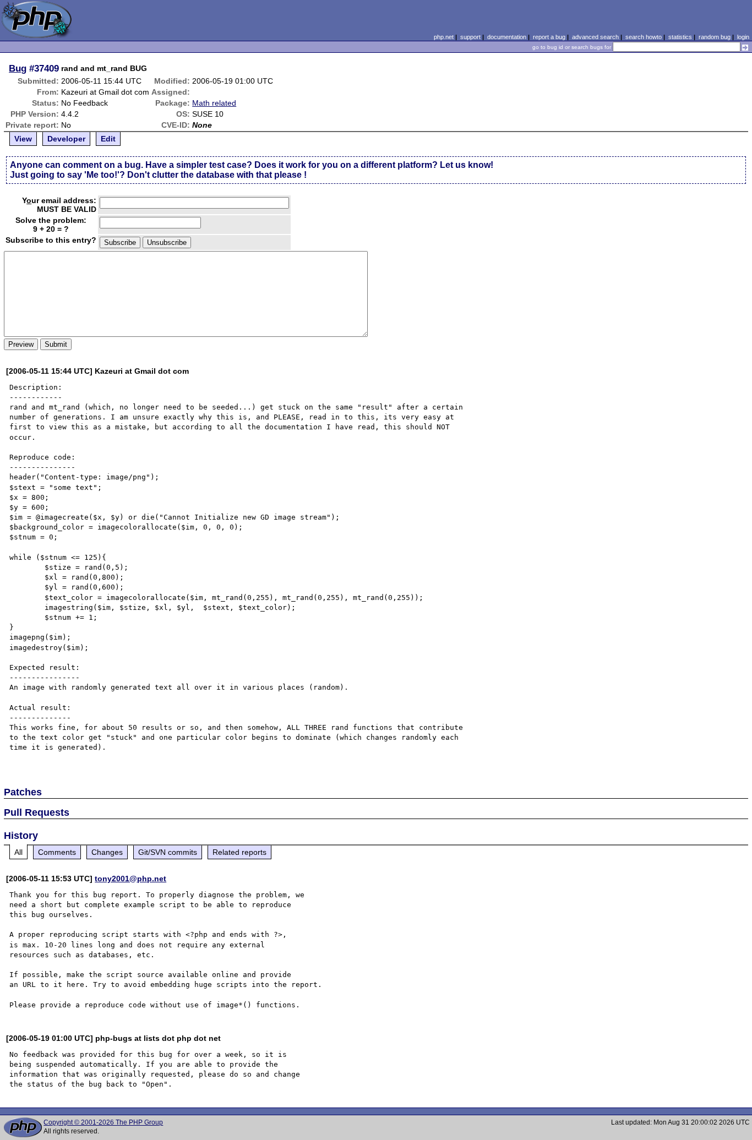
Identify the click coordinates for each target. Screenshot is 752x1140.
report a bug (549, 37)
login (743, 37)
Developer (66, 138)
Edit (108, 138)
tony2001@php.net (130, 878)
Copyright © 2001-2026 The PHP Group (103, 1122)
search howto (643, 37)
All (18, 852)
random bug (715, 37)
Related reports (239, 852)
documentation (506, 37)
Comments (57, 852)
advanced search (595, 37)
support (470, 37)
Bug (17, 68)
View (23, 138)
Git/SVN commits (167, 852)
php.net (444, 37)
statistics (680, 37)
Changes (107, 852)
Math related (214, 103)
